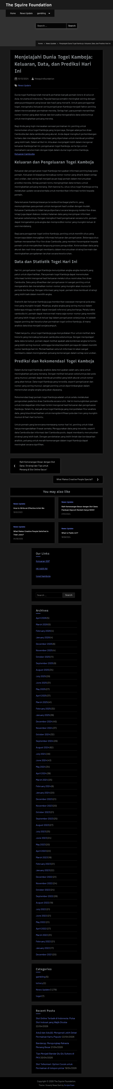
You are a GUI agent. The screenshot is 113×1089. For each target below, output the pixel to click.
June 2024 (41, 760)
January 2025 (43, 715)
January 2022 (43, 948)
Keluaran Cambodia (25, 153)
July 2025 (41, 676)
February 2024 (43, 786)
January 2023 (43, 870)
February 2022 (43, 941)
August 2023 (42, 825)
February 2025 (43, 708)
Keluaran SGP (43, 561)
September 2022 (44, 896)
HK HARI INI (42, 568)
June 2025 (41, 682)
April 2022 (41, 928)
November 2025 (44, 650)
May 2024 (40, 766)
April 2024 (41, 773)
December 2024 (44, 721)
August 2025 (42, 669)
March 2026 (42, 624)
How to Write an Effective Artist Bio (28, 508)
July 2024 (41, 753)
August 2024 (42, 747)
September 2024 (44, 740)
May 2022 (40, 922)
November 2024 (44, 727)
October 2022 (43, 889)
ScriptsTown (69, 1085)
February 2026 (43, 630)
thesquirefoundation (44, 78)
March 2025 (42, 702)
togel (38, 996)
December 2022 (44, 876)
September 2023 (44, 818)
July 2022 (41, 909)
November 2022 (44, 883)
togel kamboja (43, 576)
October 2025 (43, 656)
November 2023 (44, 805)
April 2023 (41, 850)
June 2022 (41, 915)
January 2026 (43, 637)
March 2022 (42, 934)
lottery (39, 983)
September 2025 (44, 663)
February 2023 (43, 863)
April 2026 (41, 617)
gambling (41, 13)
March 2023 (42, 857)
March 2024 (42, 779)
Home (13, 13)
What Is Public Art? (70, 533)
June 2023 (41, 837)
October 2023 (43, 812)
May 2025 (40, 689)
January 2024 (43, 792)
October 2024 (43, 734)
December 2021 (44, 954)
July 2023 (41, 831)
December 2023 (44, 799)
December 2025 (44, 643)
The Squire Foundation (29, 4)
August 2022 (42, 902)
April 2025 (41, 695)
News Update (26, 13)
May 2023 (40, 844)
